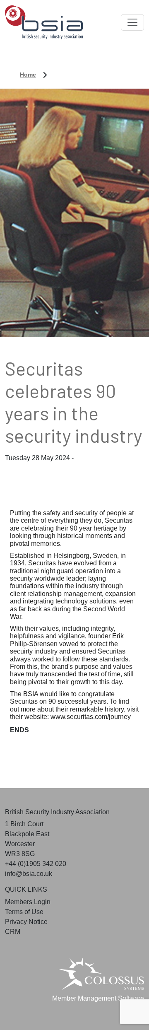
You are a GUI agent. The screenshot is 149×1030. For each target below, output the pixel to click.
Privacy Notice (26, 921)
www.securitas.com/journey (90, 716)
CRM (12, 931)
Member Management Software (98, 998)
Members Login (27, 901)
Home (28, 74)
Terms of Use (24, 911)
